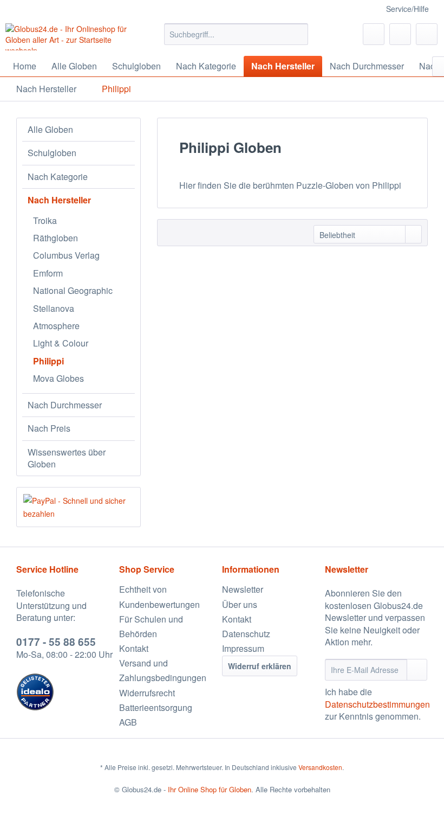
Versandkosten (320, 767)
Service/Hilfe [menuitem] (407, 8)
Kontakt (133, 648)
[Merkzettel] (373, 34)
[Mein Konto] (400, 34)
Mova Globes (58, 378)
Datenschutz (246, 633)
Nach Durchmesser (65, 405)
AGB (128, 722)
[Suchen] (298, 34)
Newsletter (242, 589)
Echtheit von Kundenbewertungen (159, 596)
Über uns (239, 604)
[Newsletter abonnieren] (417, 670)
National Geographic (73, 290)
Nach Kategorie (58, 176)
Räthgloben (55, 238)
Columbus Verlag (66, 255)
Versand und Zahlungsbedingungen (162, 670)
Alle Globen (50, 129)
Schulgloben (52, 152)
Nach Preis (49, 428)
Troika (45, 220)
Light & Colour (60, 343)
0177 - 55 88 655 (56, 641)
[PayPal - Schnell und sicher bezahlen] (78, 507)
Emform (48, 273)
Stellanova (53, 308)
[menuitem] (236, 34)
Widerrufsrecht (147, 693)
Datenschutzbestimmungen (377, 704)
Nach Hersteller (59, 200)
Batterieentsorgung (155, 707)
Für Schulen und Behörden (151, 626)
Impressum (243, 648)
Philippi (48, 361)
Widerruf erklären (259, 666)
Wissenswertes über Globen (67, 458)
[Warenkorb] (427, 34)
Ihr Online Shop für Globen (209, 789)
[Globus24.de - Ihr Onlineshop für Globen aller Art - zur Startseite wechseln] (66, 36)
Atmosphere (56, 325)
